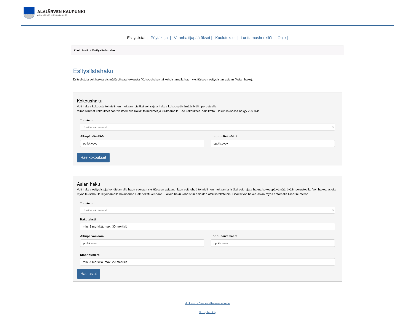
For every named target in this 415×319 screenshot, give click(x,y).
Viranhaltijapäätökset (192, 38)
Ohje (282, 38)
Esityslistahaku (103, 50)
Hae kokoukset (93, 157)
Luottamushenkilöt (256, 38)
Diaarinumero (90, 254)
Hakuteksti (88, 219)
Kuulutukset (225, 38)
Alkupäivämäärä (92, 136)
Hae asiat (88, 274)
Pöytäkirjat (160, 38)
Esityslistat (136, 38)
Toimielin (86, 120)
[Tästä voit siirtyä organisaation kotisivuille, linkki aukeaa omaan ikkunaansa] (207, 13)
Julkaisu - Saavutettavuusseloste (207, 303)
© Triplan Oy (207, 312)
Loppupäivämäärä (224, 136)
